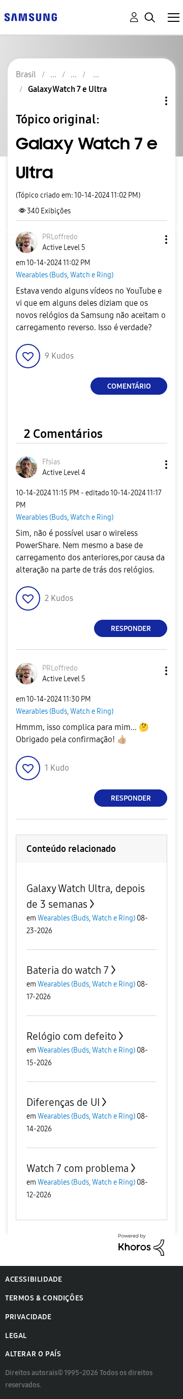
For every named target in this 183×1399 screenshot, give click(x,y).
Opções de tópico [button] (149, 101)
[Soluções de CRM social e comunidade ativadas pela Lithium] (141, 1244)
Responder (131, 628)
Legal (16, 1335)
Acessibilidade (33, 1279)
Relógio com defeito (71, 1036)
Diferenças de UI (63, 1102)
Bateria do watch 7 (67, 970)
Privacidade (28, 1317)
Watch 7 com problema (77, 1168)
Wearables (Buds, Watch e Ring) (64, 275)
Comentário (129, 386)
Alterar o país (33, 1354)
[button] (149, 239)
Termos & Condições (44, 1298)
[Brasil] (30, 16)
